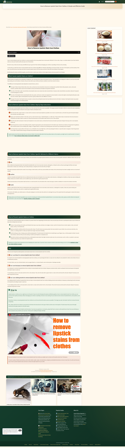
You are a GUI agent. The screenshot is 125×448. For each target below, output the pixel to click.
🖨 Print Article (11, 55)
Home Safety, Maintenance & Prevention (46, 370)
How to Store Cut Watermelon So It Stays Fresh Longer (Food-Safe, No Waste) (105, 66)
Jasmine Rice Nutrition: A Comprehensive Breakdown (104, 40)
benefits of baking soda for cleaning (32, 198)
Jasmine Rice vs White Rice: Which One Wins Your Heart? (104, 53)
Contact (77, 425)
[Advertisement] (62, 16)
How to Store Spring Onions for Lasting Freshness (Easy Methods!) (104, 92)
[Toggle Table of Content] (78, 52)
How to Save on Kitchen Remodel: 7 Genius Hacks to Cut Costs (104, 79)
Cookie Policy (5, 433)
